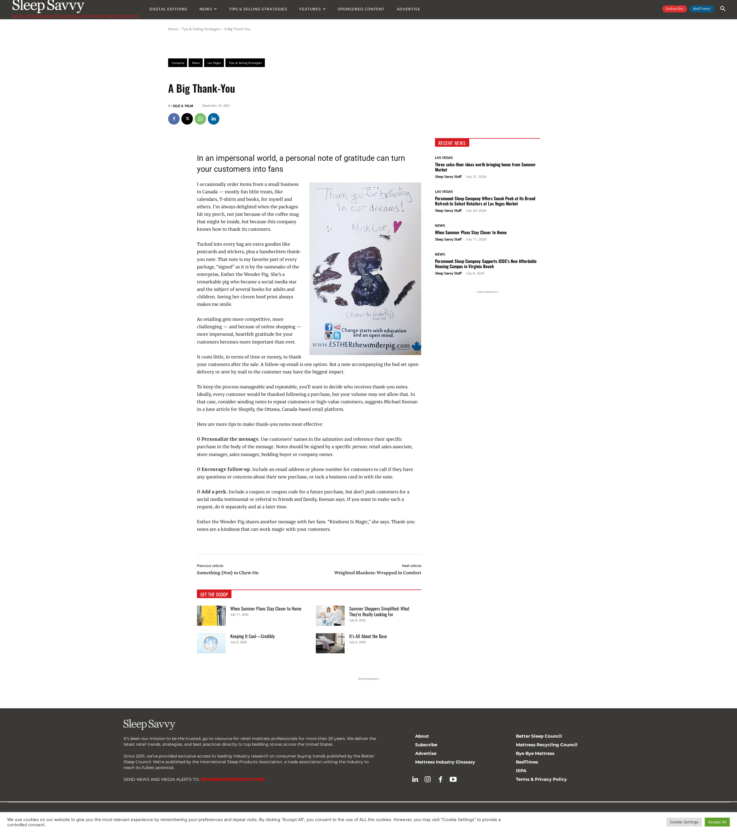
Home (173, 28)
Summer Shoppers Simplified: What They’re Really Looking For (379, 611)
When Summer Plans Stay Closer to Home (265, 608)
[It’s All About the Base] (330, 643)
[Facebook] (174, 119)
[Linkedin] (213, 119)
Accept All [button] (717, 822)
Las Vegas (444, 157)
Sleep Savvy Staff (448, 177)
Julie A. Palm (183, 106)
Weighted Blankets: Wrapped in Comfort (377, 572)
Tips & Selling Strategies (201, 28)
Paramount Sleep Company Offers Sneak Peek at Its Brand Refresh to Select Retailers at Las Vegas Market (485, 201)
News (440, 225)
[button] (723, 9)
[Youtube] (453, 779)
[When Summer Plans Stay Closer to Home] (211, 616)
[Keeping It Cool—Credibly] (211, 643)
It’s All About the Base (368, 636)
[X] (187, 119)
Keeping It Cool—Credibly (252, 636)
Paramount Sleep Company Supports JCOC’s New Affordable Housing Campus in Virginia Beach (486, 263)
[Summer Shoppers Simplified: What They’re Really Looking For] (330, 616)
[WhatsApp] (200, 119)
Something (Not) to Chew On (228, 572)
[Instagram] (427, 779)
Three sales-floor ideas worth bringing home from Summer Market (485, 167)
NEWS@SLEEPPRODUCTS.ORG (233, 779)
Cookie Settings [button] (684, 822)
